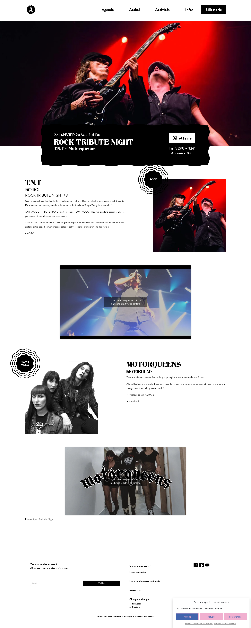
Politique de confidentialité (225, 623)
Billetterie (213, 9)
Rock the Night (46, 519)
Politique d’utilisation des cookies (199, 623)
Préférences (235, 616)
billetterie (182, 138)
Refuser (211, 616)
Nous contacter (137, 572)
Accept (187, 616)
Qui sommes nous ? (139, 566)
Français (136, 604)
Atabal (134, 9)
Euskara (136, 607)
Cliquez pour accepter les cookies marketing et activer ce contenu (125, 302)
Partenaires (135, 591)
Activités (162, 9)
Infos (189, 9)
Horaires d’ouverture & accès (144, 581)
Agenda (108, 9)
